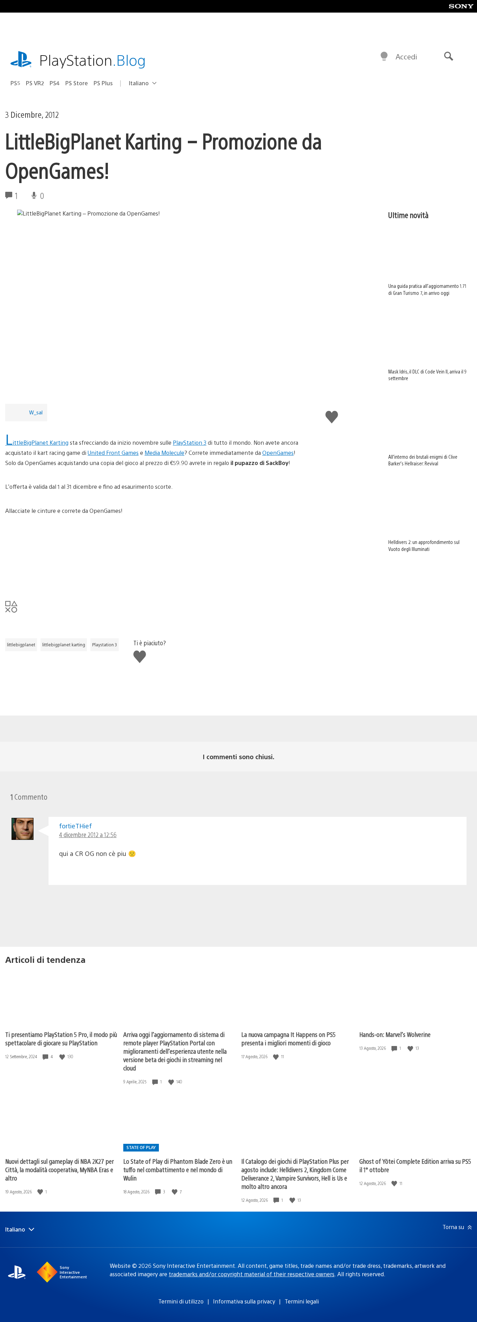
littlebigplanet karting (63, 644)
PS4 (55, 83)
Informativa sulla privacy (244, 1301)
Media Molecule (164, 452)
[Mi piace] (62, 1056)
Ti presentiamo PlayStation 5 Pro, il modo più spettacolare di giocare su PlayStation (61, 1038)
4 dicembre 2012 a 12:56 (88, 834)
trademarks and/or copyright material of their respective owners (252, 1274)
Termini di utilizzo (181, 1301)
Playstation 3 (104, 644)
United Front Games (113, 452)
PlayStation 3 (189, 442)
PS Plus (103, 83)
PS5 (15, 83)
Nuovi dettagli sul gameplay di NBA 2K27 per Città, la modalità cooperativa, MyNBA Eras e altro (59, 1169)
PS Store (76, 83)
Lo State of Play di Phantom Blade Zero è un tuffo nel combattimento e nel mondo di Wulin (177, 1169)
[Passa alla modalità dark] (384, 56)
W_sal (36, 412)
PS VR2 (35, 83)
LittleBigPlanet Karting (36, 442)
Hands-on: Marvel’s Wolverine (395, 1034)
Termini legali (302, 1301)
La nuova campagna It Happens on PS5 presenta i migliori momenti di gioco (288, 1038)
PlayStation (92, 59)
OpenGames (278, 452)
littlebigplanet (21, 644)
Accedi (406, 56)
